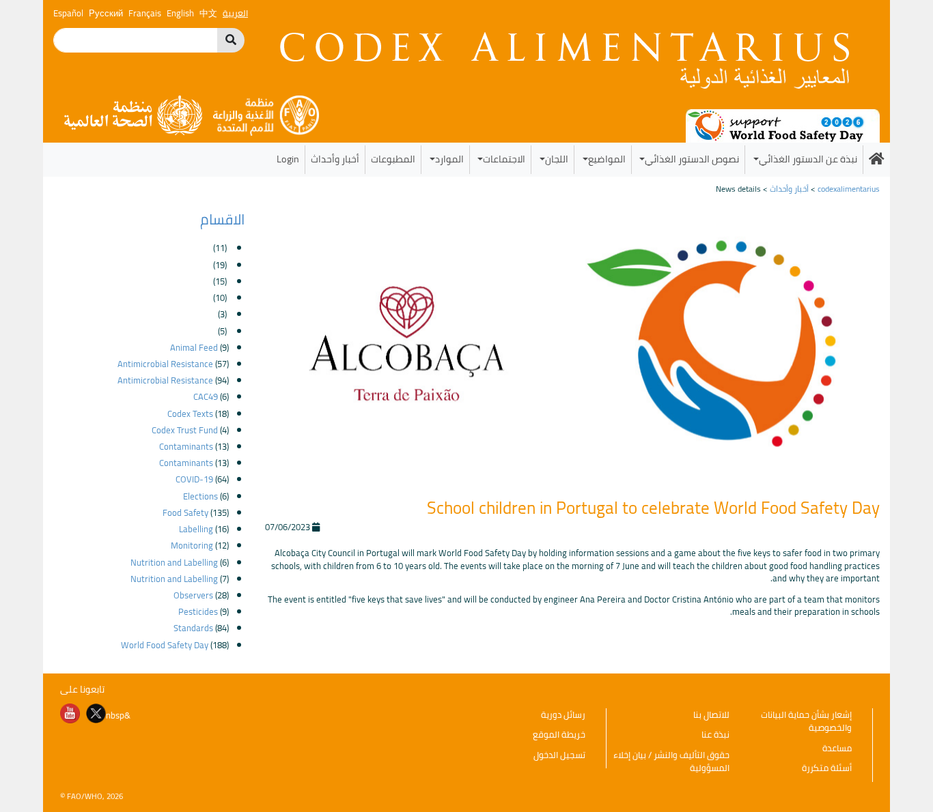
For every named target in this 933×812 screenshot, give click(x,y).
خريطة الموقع (559, 734)
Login (288, 158)
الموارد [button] (449, 158)
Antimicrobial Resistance (165, 364)
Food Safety (185, 512)
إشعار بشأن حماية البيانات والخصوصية (806, 721)
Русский (106, 13)
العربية (235, 13)
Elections (200, 496)
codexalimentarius (849, 189)
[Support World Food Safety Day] (783, 125)
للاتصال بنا (711, 714)
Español (68, 13)
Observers (193, 595)
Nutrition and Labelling (174, 562)
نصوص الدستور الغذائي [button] (692, 158)
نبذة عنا (715, 734)
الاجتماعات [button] (504, 158)
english (180, 13)
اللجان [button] (556, 158)
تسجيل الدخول (559, 754)
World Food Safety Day (164, 645)
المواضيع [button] (607, 158)
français (144, 13)
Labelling (196, 529)
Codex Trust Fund (185, 430)
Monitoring (192, 545)
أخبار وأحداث (335, 158)
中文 (208, 13)
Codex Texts (190, 413)
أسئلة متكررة (827, 767)
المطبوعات (393, 158)
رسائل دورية (563, 714)
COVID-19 (194, 479)
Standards (193, 628)
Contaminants (186, 446)
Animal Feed (194, 347)
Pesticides (198, 611)
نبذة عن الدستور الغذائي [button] (808, 158)
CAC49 (205, 396)
